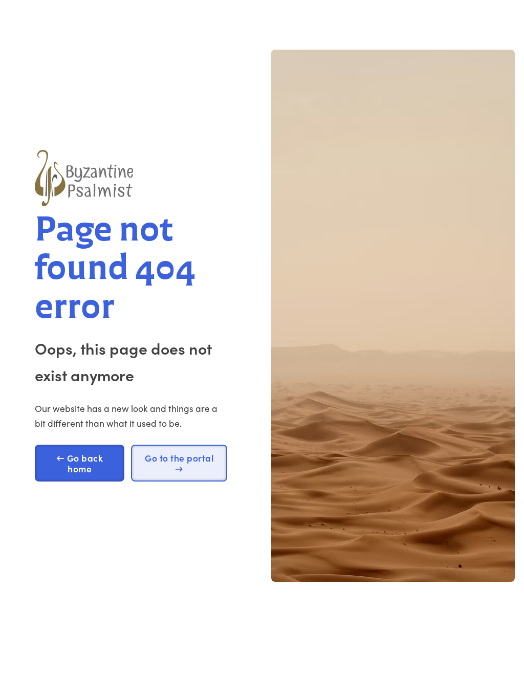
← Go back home (79, 463)
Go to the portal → (179, 463)
